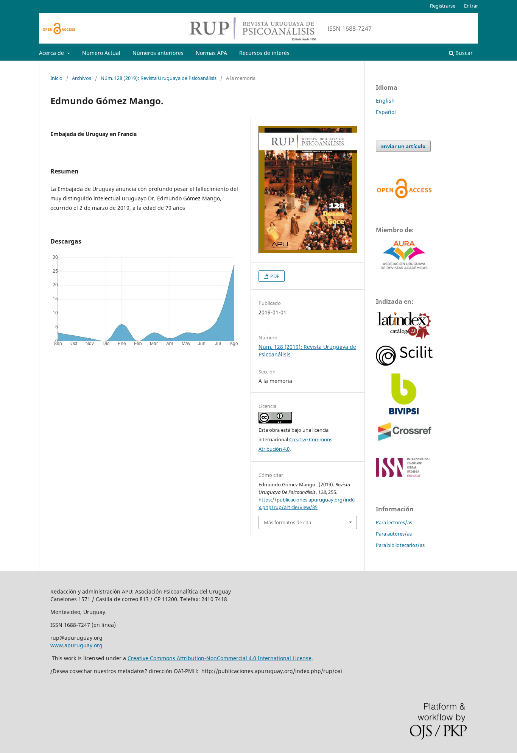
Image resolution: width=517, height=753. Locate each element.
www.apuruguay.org (76, 645)
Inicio (56, 78)
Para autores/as (394, 533)
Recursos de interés (264, 52)
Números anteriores (158, 52)
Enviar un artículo (403, 146)
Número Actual (101, 52)
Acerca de (52, 52)
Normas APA (211, 52)
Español (386, 112)
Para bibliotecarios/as (400, 545)
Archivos (81, 78)
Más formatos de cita (287, 522)
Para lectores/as (394, 522)
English (385, 100)
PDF (274, 276)
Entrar (471, 5)
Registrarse (442, 5)
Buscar (463, 52)
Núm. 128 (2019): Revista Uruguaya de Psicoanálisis (158, 78)
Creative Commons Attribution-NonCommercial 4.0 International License (219, 658)
